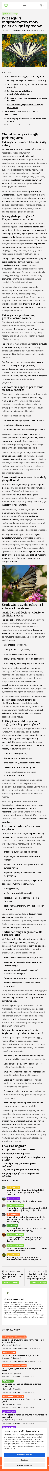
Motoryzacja (10, 1352)
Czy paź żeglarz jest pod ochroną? (21, 1169)
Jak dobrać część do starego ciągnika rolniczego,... (21, 1385)
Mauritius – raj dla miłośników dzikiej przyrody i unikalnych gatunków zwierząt (25, 1192)
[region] (24, 1448)
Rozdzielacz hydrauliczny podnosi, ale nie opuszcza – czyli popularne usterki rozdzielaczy (26, 1219)
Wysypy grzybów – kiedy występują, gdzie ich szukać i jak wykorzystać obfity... (25, 1239)
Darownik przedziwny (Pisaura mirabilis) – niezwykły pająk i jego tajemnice (27, 1209)
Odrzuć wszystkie (24, 1465)
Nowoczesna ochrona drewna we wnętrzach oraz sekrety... (24, 1415)
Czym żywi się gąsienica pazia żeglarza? (19, 1164)
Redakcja (16, 1377)
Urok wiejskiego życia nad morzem (24, 1201)
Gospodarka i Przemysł (14, 1396)
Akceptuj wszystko (24, 1455)
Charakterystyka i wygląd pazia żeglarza (24, 76)
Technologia (14, 1214)
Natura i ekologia (11, 14)
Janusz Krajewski (22, 30)
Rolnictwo (13, 1225)
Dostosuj (24, 1460)
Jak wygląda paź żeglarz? (16, 1153)
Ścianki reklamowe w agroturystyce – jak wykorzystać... (23, 1341)
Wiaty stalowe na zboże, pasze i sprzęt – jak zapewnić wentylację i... (26, 1229)
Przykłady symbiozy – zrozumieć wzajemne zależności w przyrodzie (24, 1258)
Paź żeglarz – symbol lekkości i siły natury (26, 80)
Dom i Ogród (14, 1198)
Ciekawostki (14, 1187)
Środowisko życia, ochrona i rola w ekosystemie (21, 113)
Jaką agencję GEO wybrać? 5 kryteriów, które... (22, 1369)
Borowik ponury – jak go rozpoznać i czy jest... (12, 1276)
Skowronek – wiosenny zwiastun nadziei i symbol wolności (27, 1249)
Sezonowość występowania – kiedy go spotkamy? (25, 106)
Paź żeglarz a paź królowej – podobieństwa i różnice (20, 92)
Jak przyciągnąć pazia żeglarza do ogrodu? (21, 1174)
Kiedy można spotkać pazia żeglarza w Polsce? (23, 1158)
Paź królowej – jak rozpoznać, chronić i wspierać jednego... (37, 1276)
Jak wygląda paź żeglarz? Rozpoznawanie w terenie (27, 85)
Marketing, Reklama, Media (15, 1337)
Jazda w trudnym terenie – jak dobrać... (22, 1355)
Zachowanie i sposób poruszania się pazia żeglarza (27, 99)
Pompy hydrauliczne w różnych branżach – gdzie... (23, 1400)
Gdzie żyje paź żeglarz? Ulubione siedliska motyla (26, 120)
